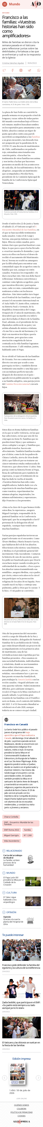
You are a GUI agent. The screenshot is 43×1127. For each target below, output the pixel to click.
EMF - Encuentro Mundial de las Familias (18, 823)
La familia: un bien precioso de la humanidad (11, 862)
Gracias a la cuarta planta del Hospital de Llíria (13, 921)
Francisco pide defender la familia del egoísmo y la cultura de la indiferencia (21, 966)
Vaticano (5, 13)
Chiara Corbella (11, 816)
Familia (27, 830)
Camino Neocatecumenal (18, 383)
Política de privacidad (22, 1112)
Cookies (21, 1116)
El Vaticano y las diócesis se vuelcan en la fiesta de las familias (21, 1044)
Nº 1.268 (28, 835)
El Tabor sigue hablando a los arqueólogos (9, 899)
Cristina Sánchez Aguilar (13, 63)
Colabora (21, 1108)
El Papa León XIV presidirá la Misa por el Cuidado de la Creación (13, 881)
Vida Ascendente (11, 841)
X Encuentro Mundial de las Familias (19, 228)
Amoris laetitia (25, 679)
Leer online (21, 1098)
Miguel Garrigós (11, 835)
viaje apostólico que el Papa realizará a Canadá (19, 735)
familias (36, 136)
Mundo (14, 4)
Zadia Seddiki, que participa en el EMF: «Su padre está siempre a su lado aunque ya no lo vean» (21, 1005)
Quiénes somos (21, 1105)
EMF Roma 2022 (11, 830)
